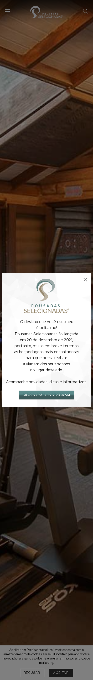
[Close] (85, 280)
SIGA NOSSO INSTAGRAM (46, 395)
